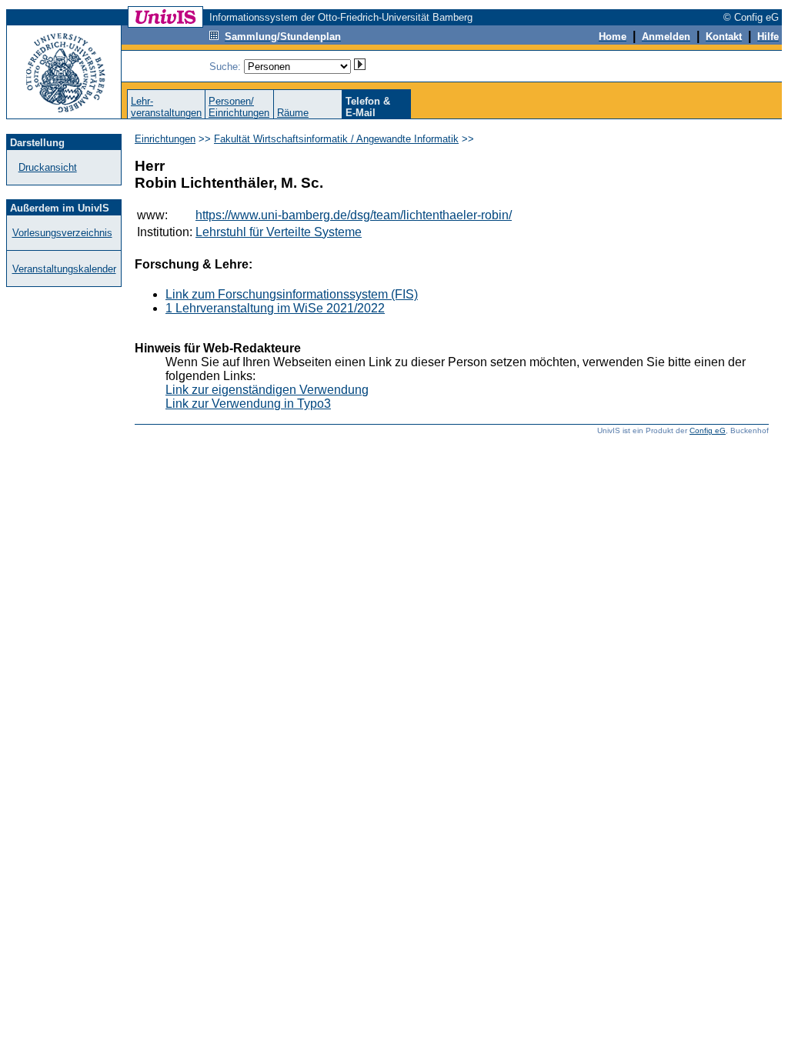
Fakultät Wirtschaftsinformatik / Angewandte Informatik (336, 139)
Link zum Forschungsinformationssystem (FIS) (291, 294)
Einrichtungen (165, 139)
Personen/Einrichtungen (239, 106)
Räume (293, 112)
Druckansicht (47, 167)
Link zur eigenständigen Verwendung (267, 389)
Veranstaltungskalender (64, 269)
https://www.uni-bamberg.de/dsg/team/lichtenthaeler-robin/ (353, 215)
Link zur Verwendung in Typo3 (248, 403)
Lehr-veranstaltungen (166, 106)
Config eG (708, 430)
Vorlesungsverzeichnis (62, 233)
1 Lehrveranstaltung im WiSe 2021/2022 (275, 308)
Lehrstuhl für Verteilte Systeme (278, 232)
